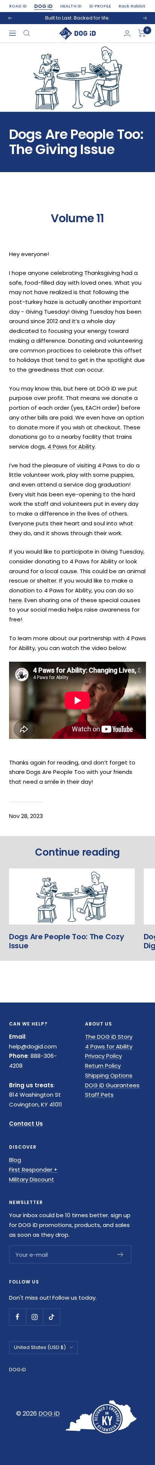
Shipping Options (108, 1075)
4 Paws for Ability (71, 446)
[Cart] (142, 33)
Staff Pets (99, 1095)
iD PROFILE (100, 6)
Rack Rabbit (132, 6)
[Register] (120, 1254)
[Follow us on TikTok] (51, 1316)
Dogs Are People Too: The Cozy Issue (66, 941)
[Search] (26, 33)
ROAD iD (18, 6)
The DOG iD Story (108, 1037)
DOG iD (43, 6)
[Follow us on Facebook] (17, 1316)
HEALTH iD (71, 6)
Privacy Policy (103, 1056)
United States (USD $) (40, 1347)
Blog (15, 1160)
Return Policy (103, 1066)
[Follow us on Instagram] (34, 1316)
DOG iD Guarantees (112, 1085)
